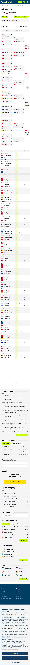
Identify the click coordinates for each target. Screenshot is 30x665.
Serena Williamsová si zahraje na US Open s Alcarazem (16, 415)
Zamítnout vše (15, 658)
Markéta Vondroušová (6, 598)
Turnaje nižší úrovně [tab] (17, 443)
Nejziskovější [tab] (6, 524)
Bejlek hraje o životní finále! (12, 431)
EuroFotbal (7, 575)
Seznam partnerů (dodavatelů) (10, 649)
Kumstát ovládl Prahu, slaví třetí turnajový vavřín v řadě (15, 424)
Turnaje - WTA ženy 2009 (7, 5)
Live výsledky (8, 568)
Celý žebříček (23, 540)
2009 (3, 16)
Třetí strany (13, 636)
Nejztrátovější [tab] (15, 524)
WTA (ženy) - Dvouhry (20, 16)
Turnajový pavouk (22, 26)
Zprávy (21, 568)
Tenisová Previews (20, 594)
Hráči (2, 589)
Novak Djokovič (4, 591)
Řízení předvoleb (15, 662)
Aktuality (18, 591)
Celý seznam (24, 560)
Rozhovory (18, 596)
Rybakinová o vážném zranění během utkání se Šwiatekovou (14, 428)
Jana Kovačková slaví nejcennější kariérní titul (15, 419)
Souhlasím (15, 653)
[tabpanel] (15, 450)
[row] (15, 155)
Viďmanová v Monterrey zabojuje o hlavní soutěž (15, 394)
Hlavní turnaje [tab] (6, 443)
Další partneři (23, 578)
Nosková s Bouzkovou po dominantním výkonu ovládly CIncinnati (15, 411)
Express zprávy (19, 598)
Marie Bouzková (4, 603)
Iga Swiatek (3, 600)
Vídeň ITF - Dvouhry (19, 5)
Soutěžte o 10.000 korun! (15, 476)
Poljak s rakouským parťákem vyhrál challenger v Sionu (14, 403)
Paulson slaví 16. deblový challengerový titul (15, 407)
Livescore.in (8, 571)
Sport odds (22, 571)
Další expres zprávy (22, 435)
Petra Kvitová (4, 596)
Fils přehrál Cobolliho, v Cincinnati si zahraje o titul (14, 398)
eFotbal (21, 575)
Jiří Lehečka (3, 594)
